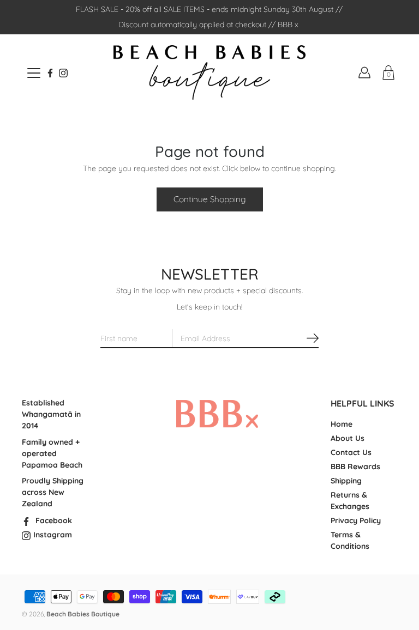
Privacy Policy (356, 520)
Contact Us (351, 452)
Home (341, 424)
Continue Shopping (209, 199)
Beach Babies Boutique (82, 614)
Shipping (346, 481)
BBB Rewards (355, 466)
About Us (347, 438)
